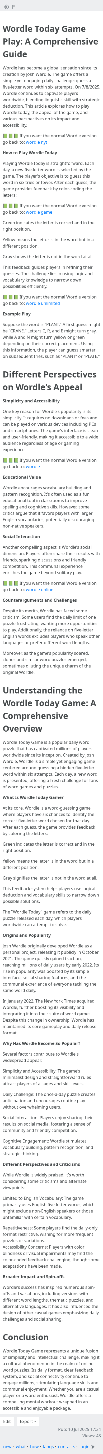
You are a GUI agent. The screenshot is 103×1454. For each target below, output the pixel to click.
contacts (66, 1446)
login (84, 1446)
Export (26, 1421)
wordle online (39, 589)
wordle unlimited (43, 303)
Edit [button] (7, 1421)
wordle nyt (36, 142)
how (34, 1446)
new (7, 1446)
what (21, 1446)
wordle (33, 466)
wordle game (39, 212)
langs (48, 1446)
